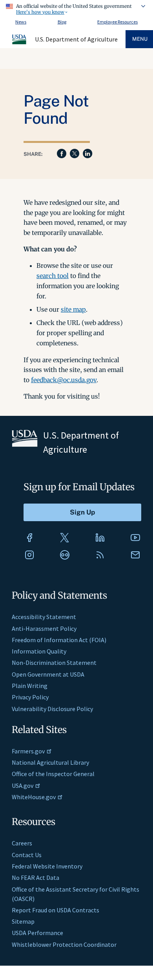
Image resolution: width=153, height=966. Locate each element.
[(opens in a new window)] (29, 537)
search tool (52, 276)
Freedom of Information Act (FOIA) (59, 640)
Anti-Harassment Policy (44, 628)
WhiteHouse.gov (34, 797)
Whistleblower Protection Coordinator (64, 944)
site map (73, 309)
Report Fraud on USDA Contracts (55, 910)
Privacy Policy (30, 697)
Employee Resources (117, 22)
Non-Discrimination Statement (54, 662)
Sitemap (23, 921)
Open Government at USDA (48, 674)
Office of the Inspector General (53, 774)
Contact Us (27, 855)
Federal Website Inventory (47, 866)
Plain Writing (29, 686)
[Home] (19, 43)
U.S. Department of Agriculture (76, 39)
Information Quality (39, 651)
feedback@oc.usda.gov (64, 380)
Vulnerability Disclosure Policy (52, 709)
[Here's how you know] (76, 8)
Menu (140, 39)
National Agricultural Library (50, 762)
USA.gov (22, 785)
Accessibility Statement (44, 617)
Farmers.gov (28, 751)
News (20, 22)
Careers (22, 843)
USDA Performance (37, 933)
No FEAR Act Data (35, 877)
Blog (62, 22)
